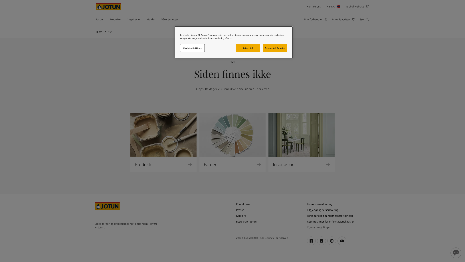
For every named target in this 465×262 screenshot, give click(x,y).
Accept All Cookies (275, 48)
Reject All (247, 48)
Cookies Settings (192, 48)
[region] (234, 42)
